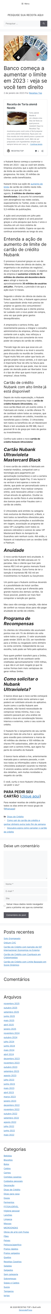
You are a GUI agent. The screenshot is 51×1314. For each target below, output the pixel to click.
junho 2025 (9, 1016)
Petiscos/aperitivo (12, 1244)
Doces (7, 1198)
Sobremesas (10, 1278)
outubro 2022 (10, 1113)
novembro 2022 (11, 1109)
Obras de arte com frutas (16, 1232)
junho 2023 (9, 1084)
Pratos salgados (12, 1253)
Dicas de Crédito (15, 816)
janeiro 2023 (10, 1101)
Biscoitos (8, 1160)
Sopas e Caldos (11, 1283)
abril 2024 (9, 1054)
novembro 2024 (12, 1033)
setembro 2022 (11, 1118)
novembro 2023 (12, 1063)
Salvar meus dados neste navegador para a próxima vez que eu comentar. (24, 906)
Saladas (8, 1266)
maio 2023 (9, 1088)
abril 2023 (9, 1092)
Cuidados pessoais (13, 1181)
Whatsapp (9, 809)
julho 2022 (9, 1126)
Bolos (6, 1164)
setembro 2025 (11, 1012)
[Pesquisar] (43, 24)
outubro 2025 (10, 1008)
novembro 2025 (11, 1003)
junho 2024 (9, 1046)
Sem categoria (11, 1274)
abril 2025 (9, 1024)
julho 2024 (9, 1041)
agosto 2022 (10, 1122)
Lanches (8, 1215)
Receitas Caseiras (13, 1261)
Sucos (7, 1287)
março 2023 (10, 1096)
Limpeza (8, 1219)
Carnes (7, 1172)
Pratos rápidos (11, 1249)
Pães (6, 1236)
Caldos (7, 1168)
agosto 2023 (10, 1075)
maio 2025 (9, 1020)
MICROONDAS (11, 1228)
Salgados (8, 1270)
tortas (7, 1295)
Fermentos (9, 1202)
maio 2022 (9, 1135)
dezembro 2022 (12, 1105)
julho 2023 (9, 1080)
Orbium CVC (10, 942)
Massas (7, 1223)
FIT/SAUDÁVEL (11, 1206)
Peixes (7, 1240)
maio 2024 (9, 1050)
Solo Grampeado (12, 938)
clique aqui (30, 796)
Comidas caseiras (12, 1177)
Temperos (9, 1291)
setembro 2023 (11, 1071)
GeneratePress (25, 1310)
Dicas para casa (12, 1194)
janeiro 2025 (10, 1029)
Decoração (9, 1185)
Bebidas (8, 1156)
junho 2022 (9, 1130)
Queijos (7, 1257)
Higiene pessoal (12, 1211)
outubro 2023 (10, 1067)
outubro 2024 (10, 1037)
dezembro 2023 (12, 1058)
